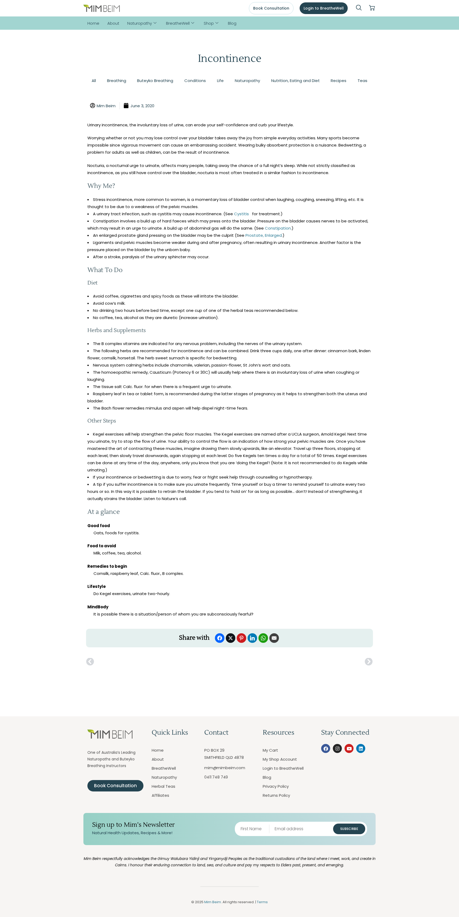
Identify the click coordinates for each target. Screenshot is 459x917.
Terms (262, 902)
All (94, 80)
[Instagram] (337, 748)
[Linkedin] (360, 748)
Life (220, 80)
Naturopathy (139, 23)
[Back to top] (431, 889)
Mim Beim (212, 902)
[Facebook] (325, 748)
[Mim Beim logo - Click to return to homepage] (101, 8)
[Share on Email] (274, 638)
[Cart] (372, 8)
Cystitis (241, 214)
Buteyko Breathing (155, 80)
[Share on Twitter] (230, 638)
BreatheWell (178, 23)
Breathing (116, 80)
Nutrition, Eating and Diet (295, 80)
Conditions (195, 80)
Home (93, 23)
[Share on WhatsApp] (263, 638)
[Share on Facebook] (219, 638)
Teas (362, 80)
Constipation (278, 228)
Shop (209, 23)
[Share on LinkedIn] (252, 638)
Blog (232, 23)
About (113, 23)
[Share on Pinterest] (241, 638)
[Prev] (158, 662)
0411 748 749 (216, 777)
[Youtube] (349, 748)
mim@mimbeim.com (224, 767)
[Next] (301, 662)
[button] (359, 8)
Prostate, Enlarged (263, 235)
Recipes (338, 80)
